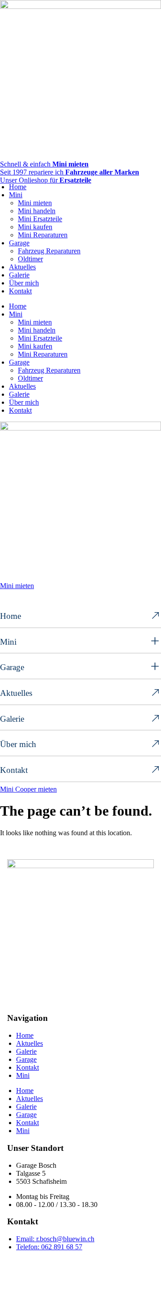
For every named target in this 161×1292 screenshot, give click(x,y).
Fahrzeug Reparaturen (49, 251)
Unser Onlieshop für (45, 180)
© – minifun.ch (36, 1262)
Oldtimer (30, 259)
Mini (15, 195)
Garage (19, 243)
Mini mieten (35, 203)
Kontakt (20, 291)
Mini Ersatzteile (40, 219)
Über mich (24, 283)
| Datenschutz (59, 1270)
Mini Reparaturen (43, 235)
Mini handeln (36, 211)
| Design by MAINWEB (101, 1262)
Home (17, 187)
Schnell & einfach (44, 164)
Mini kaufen (35, 227)
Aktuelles (22, 267)
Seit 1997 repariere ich (69, 172)
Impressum (22, 1270)
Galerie (19, 275)
